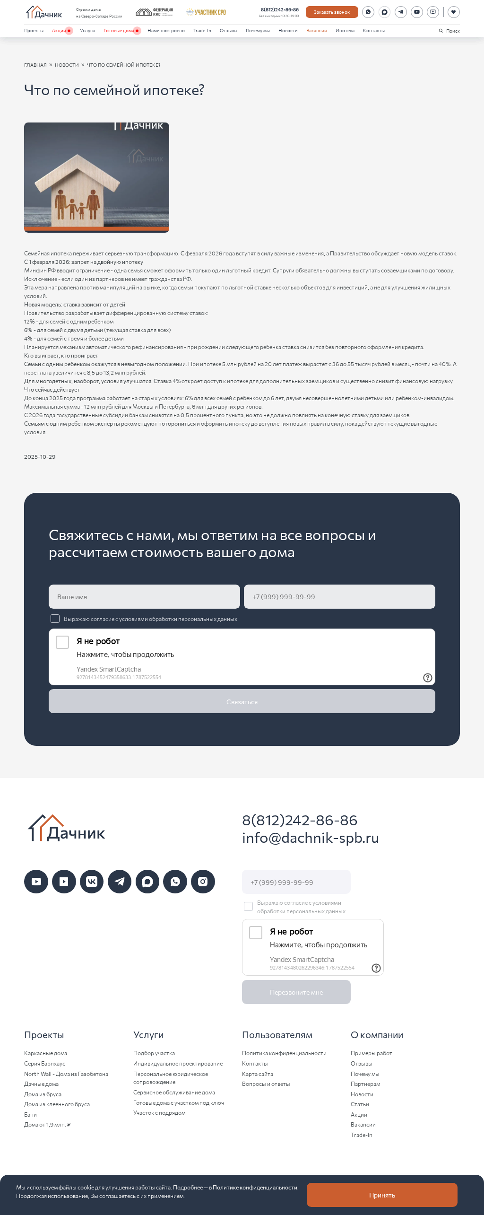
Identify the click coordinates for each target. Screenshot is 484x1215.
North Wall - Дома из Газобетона (66, 1073)
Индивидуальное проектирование (178, 1063)
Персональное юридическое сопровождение (170, 1077)
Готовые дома (119, 30)
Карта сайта (257, 1073)
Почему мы (258, 30)
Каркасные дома (45, 1053)
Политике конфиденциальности (255, 1187)
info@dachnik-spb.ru (310, 837)
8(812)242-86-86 (280, 9)
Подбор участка (154, 1053)
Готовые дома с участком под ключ (178, 1102)
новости (67, 64)
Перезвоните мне (296, 991)
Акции (59, 30)
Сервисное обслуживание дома (174, 1092)
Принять (382, 1194)
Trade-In (202, 30)
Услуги (87, 30)
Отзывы (228, 30)
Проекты (33, 30)
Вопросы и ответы (266, 1083)
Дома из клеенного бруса (57, 1104)
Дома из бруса (42, 1094)
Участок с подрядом (159, 1112)
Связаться (242, 701)
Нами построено (166, 30)
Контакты (374, 30)
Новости (288, 30)
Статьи (360, 1104)
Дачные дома (41, 1083)
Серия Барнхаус (44, 1063)
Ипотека (345, 30)
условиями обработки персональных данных (178, 618)
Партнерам (365, 1083)
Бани (30, 1114)
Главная (35, 64)
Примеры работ (371, 1053)
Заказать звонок (332, 11)
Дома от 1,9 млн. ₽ (47, 1124)
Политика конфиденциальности (284, 1053)
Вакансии (316, 30)
